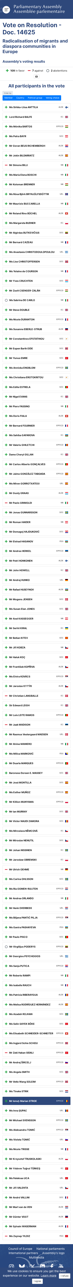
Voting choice (52, 97)
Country (20, 97)
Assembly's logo (53, 1253)
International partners (23, 1253)
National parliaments (50, 1248)
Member (8, 97)
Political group (35, 97)
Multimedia (36, 1257)
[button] (36, 76)
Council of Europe (20, 1248)
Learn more (48, 1275)
